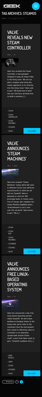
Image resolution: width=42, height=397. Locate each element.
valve (10, 131)
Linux (10, 362)
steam (10, 111)
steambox (12, 244)
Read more (32, 131)
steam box (10, 232)
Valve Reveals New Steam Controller (19, 39)
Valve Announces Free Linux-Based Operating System (18, 276)
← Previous (8, 382)
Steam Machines (12, 122)
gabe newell (11, 356)
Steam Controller (12, 116)
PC (14, 55)
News (9, 55)
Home (4, 18)
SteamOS (11, 127)
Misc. (9, 166)
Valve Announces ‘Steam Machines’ (18, 150)
